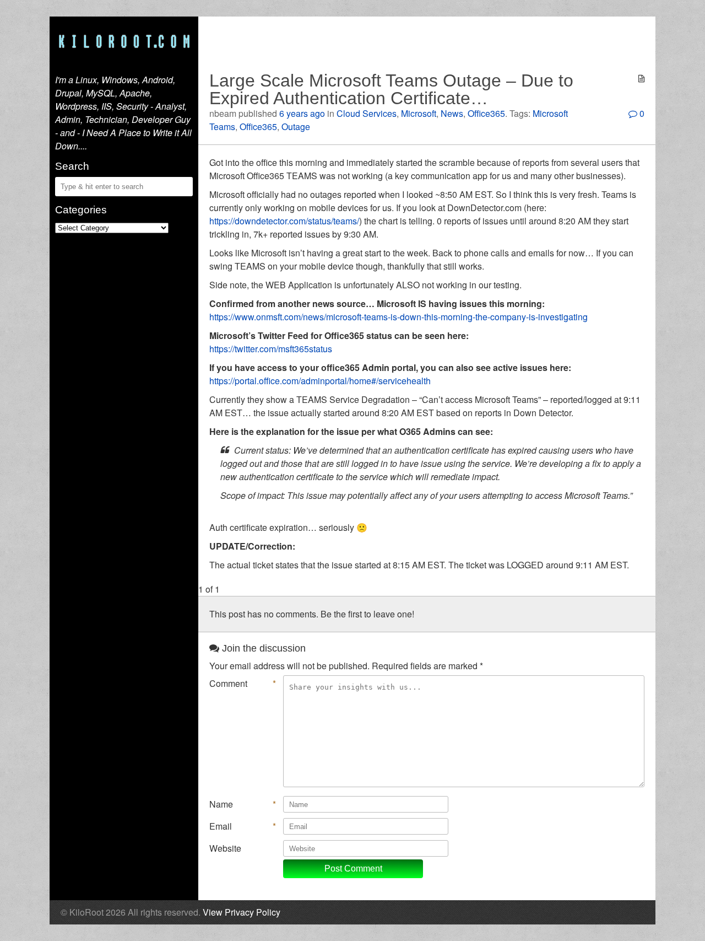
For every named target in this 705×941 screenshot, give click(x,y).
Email (242, 826)
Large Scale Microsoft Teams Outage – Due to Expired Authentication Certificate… (391, 89)
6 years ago (302, 113)
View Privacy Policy (241, 912)
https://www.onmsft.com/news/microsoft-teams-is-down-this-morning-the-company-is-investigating (398, 316)
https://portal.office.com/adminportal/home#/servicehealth (320, 380)
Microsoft (418, 113)
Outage (295, 126)
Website (225, 848)
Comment (242, 683)
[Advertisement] (426, 41)
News (452, 113)
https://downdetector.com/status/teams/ (284, 220)
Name (242, 804)
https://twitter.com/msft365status (270, 348)
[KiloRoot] (124, 42)
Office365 (486, 113)
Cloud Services (367, 113)
